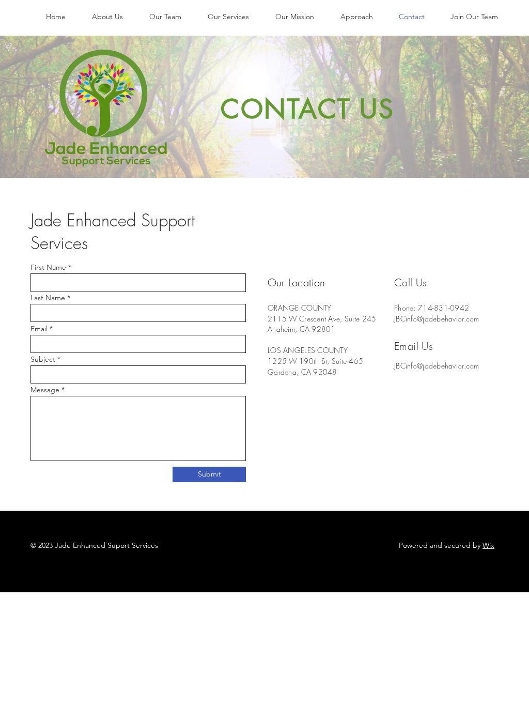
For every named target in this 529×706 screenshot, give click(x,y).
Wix (488, 545)
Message (44, 389)
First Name (48, 267)
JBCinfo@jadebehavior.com (436, 319)
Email (39, 328)
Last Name (47, 297)
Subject (42, 359)
